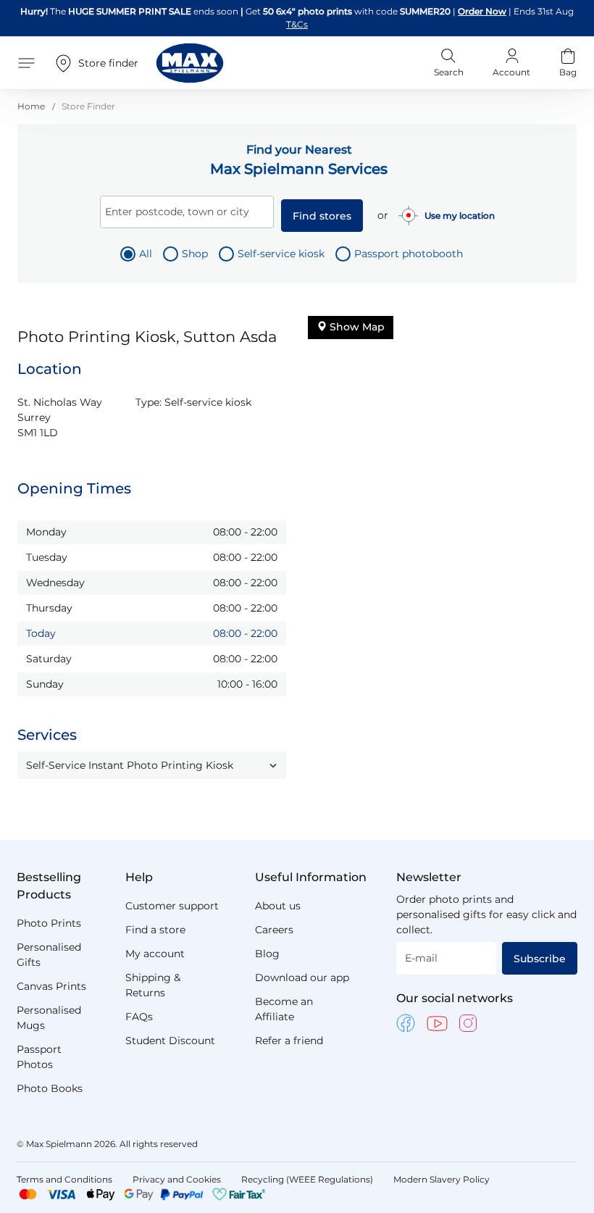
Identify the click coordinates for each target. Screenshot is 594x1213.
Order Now (482, 11)
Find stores (322, 215)
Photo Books (50, 1088)
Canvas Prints (51, 986)
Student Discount (170, 1040)
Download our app (302, 977)
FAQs (139, 1016)
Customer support (172, 905)
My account (155, 953)
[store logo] (190, 63)
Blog (267, 953)
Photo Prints (49, 923)
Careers (274, 929)
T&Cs (297, 24)
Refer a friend (289, 1040)
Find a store (155, 929)
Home (32, 106)
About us (278, 905)
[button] (151, 765)
